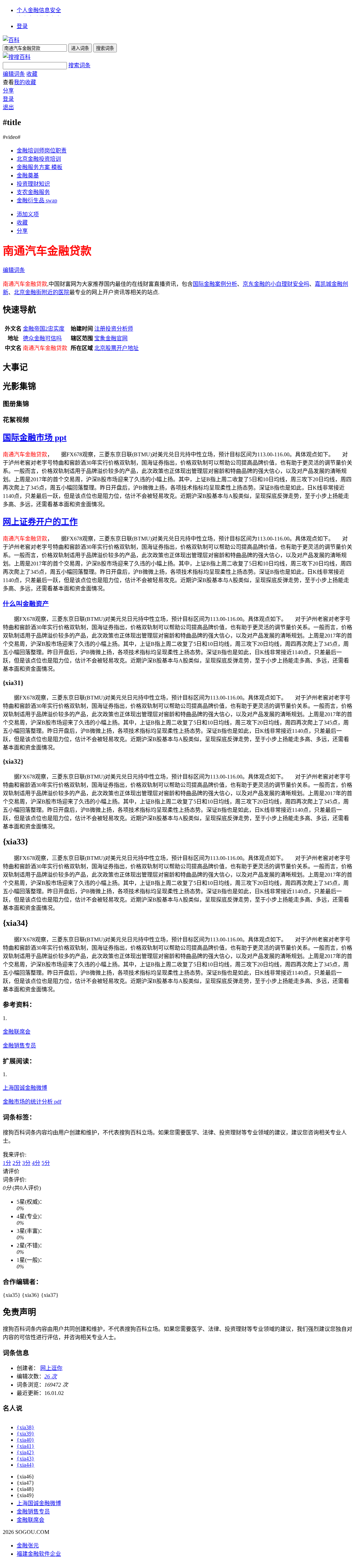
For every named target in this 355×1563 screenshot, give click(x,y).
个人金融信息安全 (39, 10)
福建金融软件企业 (39, 1554)
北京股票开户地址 (116, 348)
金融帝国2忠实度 (43, 329)
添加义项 (28, 214)
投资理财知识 (33, 184)
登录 (22, 26)
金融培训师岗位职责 (42, 150)
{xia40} (25, 1440)
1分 (7, 1163)
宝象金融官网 (111, 338)
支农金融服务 (33, 192)
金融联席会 (17, 1032)
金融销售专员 (19, 1045)
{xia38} (25, 1427)
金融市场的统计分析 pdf (32, 1102)
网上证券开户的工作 (40, 521)
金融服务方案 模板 (39, 167)
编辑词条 (14, 74)
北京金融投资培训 (39, 159)
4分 (36, 1163)
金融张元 (28, 1545)
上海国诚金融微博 (25, 1088)
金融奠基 (28, 175)
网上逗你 (51, 1368)
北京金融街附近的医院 (41, 292)
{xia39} (25, 1434)
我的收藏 (25, 82)
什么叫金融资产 (26, 603)
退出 (8, 107)
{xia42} (25, 1452)
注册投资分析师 (113, 329)
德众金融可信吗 (42, 338)
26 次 (50, 1376)
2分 (16, 1163)
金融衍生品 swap (37, 200)
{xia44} (25, 1465)
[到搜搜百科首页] (17, 57)
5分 (46, 1163)
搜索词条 (79, 65)
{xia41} (25, 1446)
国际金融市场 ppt (35, 437)
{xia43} (25, 1458)
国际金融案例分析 (215, 284)
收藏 (31, 74)
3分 (26, 1163)
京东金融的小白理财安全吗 (276, 284)
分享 (8, 91)
